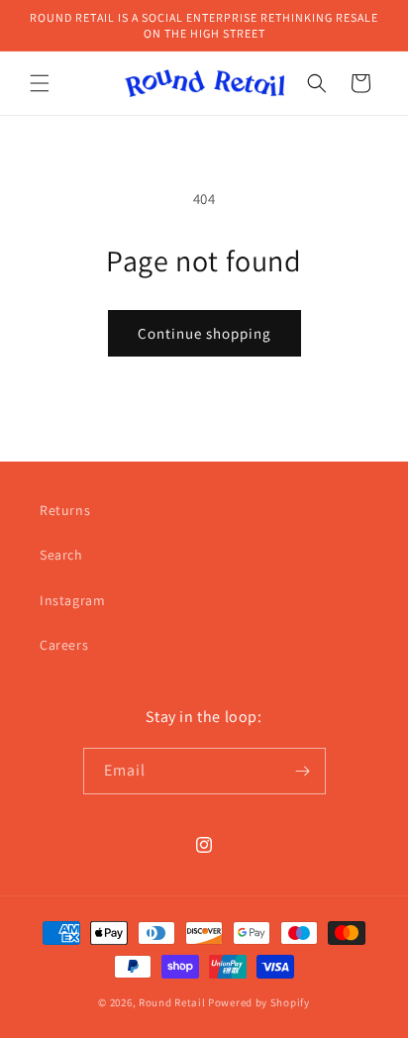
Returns (65, 510)
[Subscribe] (303, 771)
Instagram (72, 600)
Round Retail (172, 1002)
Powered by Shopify (259, 1002)
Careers (64, 645)
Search (61, 555)
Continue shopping (204, 333)
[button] (39, 83)
